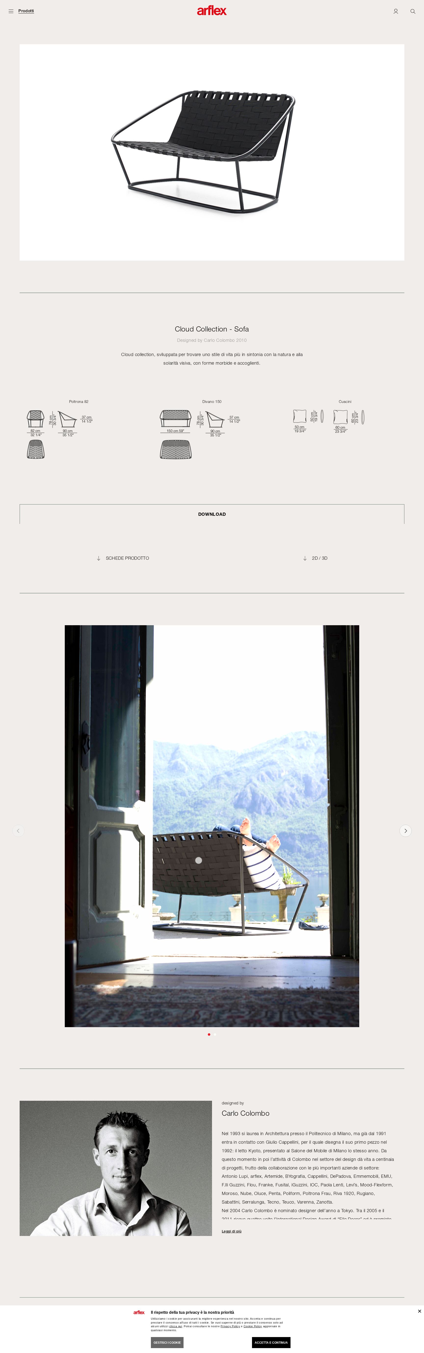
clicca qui (175, 1326)
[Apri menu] (11, 11)
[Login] (395, 11)
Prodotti (26, 11)
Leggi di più (231, 1231)
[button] (209, 1034)
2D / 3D (320, 558)
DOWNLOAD (212, 514)
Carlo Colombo (219, 340)
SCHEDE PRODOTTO (127, 558)
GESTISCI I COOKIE (167, 1342)
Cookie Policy (253, 1326)
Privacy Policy (230, 1326)
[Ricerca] (413, 11)
